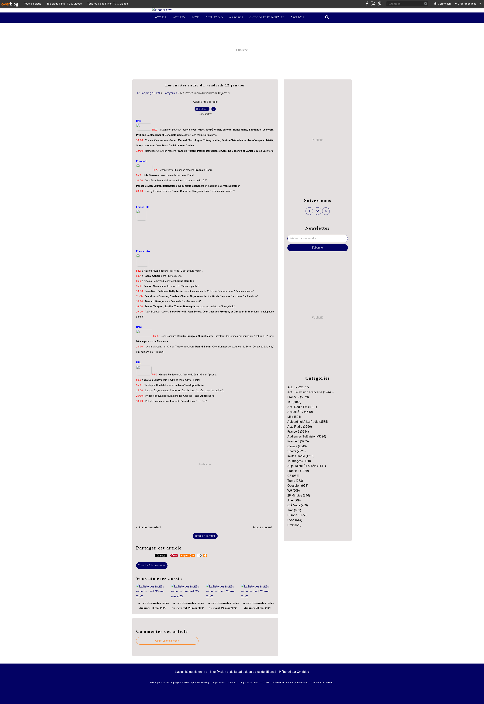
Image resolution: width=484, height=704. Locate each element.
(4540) (300, 411)
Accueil (161, 17)
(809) (294, 500)
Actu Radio (214, 17)
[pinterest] (379, 4)
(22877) (298, 387)
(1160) (299, 461)
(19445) (310, 392)
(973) (295, 480)
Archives (297, 17)
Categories (170, 93)
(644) (294, 520)
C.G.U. (266, 682)
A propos (236, 17)
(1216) (300, 456)
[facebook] (367, 4)
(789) (297, 505)
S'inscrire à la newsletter (152, 565)
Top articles (219, 682)
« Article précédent (148, 527)
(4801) (302, 407)
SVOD (195, 17)
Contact (233, 682)
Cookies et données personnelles (290, 682)
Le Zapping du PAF (149, 93)
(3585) (307, 421)
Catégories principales (266, 17)
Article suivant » (263, 527)
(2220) (296, 451)
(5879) (298, 397)
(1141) (306, 466)
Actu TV (179, 17)
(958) (297, 485)
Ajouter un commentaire (167, 641)
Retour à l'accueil (205, 536)
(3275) (298, 441)
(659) (297, 515)
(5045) (294, 402)
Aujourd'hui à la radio (205, 102)
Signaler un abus (249, 682)
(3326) (306, 436)
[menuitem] (161, 17)
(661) (294, 510)
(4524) (294, 416)
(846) (298, 495)
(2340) (297, 446)
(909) (293, 490)
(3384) (298, 431)
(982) (293, 475)
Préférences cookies (322, 682)
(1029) (298, 470)
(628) (294, 525)
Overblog (303, 671)
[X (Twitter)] (373, 4)
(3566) (299, 426)
